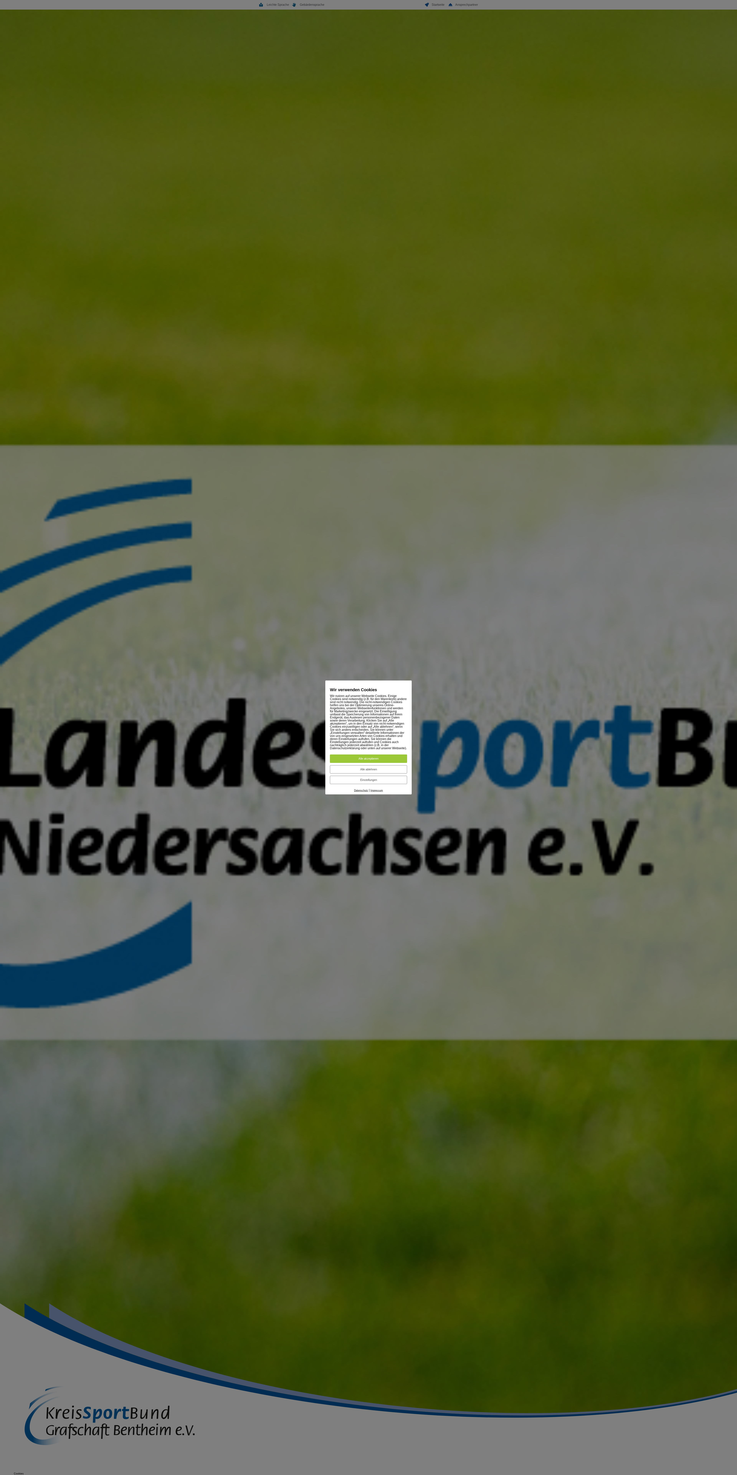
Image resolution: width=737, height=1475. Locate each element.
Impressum (376, 790)
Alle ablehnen (368, 769)
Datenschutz (361, 790)
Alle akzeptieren (368, 758)
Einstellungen (368, 779)
